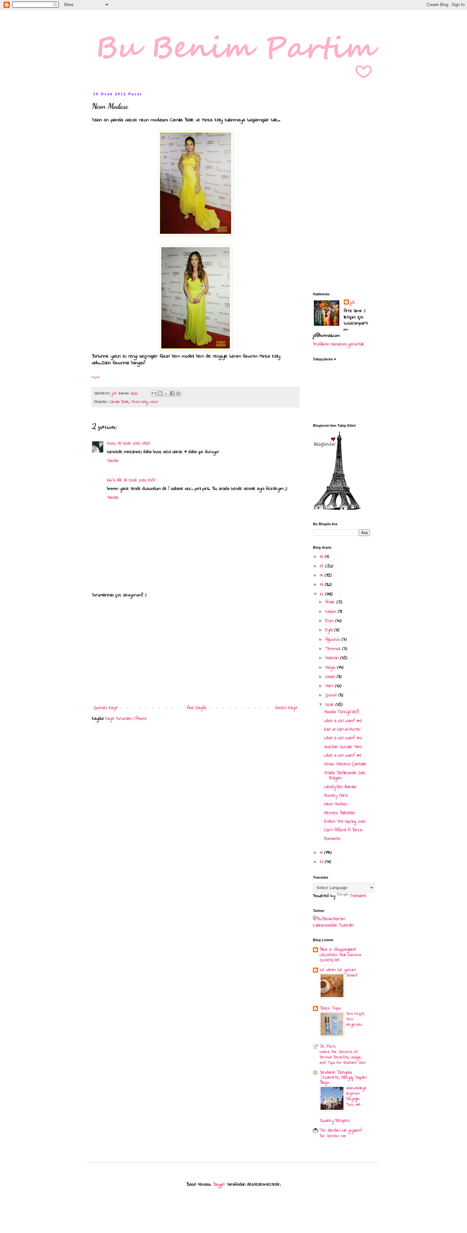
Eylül (329, 630)
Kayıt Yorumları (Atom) (125, 718)
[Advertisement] (195, 651)
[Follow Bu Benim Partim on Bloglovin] (337, 509)
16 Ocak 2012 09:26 (134, 443)
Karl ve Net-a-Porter (342, 729)
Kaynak (96, 377)
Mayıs (331, 667)
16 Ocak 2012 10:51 (139, 480)
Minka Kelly (139, 402)
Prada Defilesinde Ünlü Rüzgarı (344, 776)
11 (322, 852)
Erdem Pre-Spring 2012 (344, 821)
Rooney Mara (336, 795)
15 (322, 566)
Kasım (331, 611)
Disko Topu (330, 1008)
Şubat (331, 695)
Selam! (351, 975)
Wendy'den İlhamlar (340, 787)
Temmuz (333, 649)
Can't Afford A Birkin (343, 830)
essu (111, 443)
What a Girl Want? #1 (342, 755)
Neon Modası (335, 804)
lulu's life (114, 480)
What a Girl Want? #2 (343, 738)
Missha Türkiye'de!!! (341, 712)
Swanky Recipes (334, 1120)
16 (322, 556)
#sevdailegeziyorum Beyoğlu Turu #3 (356, 1096)
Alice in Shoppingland (338, 949)
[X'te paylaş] (166, 393)
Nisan (331, 676)
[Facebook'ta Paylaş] (172, 393)
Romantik (332, 838)
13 (322, 584)
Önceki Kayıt (286, 708)
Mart (330, 686)
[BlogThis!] (160, 393)
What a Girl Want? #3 (343, 721)
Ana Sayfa (196, 708)
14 (322, 575)
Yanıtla (112, 461)
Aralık (330, 602)
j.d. (352, 302)
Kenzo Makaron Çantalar (345, 764)
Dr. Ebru (327, 1046)
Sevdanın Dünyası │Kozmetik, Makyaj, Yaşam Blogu (343, 1077)
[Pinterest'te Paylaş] (178, 393)
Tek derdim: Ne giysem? (341, 1130)
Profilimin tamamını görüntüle (338, 344)
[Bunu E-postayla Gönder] (154, 393)
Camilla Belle (119, 402)
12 (322, 594)
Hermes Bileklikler (339, 813)
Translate (357, 896)
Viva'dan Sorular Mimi (343, 747)
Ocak (330, 704)
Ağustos (333, 639)
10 (322, 862)
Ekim (330, 621)
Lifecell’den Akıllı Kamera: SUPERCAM (340, 957)
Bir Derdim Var (333, 1136)
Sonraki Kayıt (105, 708)
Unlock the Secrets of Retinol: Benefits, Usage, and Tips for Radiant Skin (343, 1057)
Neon (154, 402)
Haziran (332, 658)
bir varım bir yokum (338, 970)
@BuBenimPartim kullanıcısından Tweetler (333, 922)
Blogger (219, 1184)
